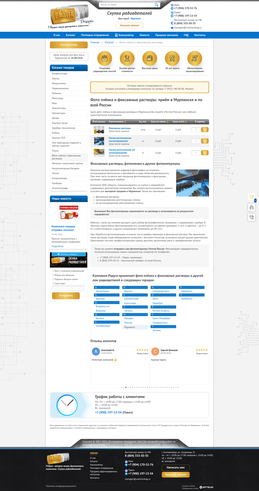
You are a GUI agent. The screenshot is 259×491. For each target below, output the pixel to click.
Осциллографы (60, 188)
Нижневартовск (161, 291)
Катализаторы (59, 178)
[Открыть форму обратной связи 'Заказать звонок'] (252, 217)
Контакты (200, 35)
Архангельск (102, 291)
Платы (55, 150)
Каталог (70, 35)
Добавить (205, 129)
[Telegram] (172, 8)
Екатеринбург (103, 325)
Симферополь (160, 322)
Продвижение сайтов (190, 488)
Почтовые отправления (95, 35)
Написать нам (176, 467)
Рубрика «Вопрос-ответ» (66, 279)
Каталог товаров (63, 67)
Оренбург (158, 303)
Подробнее (57, 246)
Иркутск (128, 291)
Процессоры (58, 113)
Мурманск (135, 18)
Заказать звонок (129, 25)
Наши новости (61, 198)
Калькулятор (126, 35)
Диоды (55, 118)
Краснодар (130, 303)
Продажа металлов (166, 35)
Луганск (128, 310)
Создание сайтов (188, 486)
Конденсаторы (59, 73)
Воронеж (101, 310)
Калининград (131, 298)
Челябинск (186, 298)
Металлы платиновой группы (67, 163)
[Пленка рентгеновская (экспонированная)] (99, 141)
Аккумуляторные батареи (65, 168)
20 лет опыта (172, 68)
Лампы (55, 78)
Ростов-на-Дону (161, 310)
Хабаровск (186, 291)
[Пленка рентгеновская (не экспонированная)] (99, 153)
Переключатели (60, 88)
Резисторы (57, 98)
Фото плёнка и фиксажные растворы (66, 157)
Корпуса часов (59, 123)
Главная (95, 42)
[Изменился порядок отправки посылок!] (69, 214)
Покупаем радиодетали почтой (104, 70)
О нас (57, 35)
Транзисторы (59, 108)
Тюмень (157, 330)
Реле (54, 103)
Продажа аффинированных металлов (103, 473)
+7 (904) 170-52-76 (185, 8)
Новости (144, 35)
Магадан (128, 318)
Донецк (100, 318)
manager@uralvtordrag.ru (188, 27)
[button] (121, 387)
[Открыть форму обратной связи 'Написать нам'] (252, 207)
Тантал (55, 173)
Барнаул (100, 298)
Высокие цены (150, 68)
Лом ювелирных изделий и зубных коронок (66, 144)
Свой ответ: (60, 283)
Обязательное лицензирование (195, 70)
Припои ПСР (58, 138)
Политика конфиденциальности (61, 486)
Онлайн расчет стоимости (127, 70)
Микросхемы (59, 83)
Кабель (55, 133)
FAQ (186, 35)
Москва (128, 322)
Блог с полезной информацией (69, 271)
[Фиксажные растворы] (99, 130)
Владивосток (103, 306)
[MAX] (172, 5)
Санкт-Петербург (161, 318)
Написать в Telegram (68, 254)
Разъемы (56, 93)
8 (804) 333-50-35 (185, 23)
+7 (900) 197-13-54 (185, 15)
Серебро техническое (63, 128)
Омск (155, 298)
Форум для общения (64, 275)
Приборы (57, 183)
